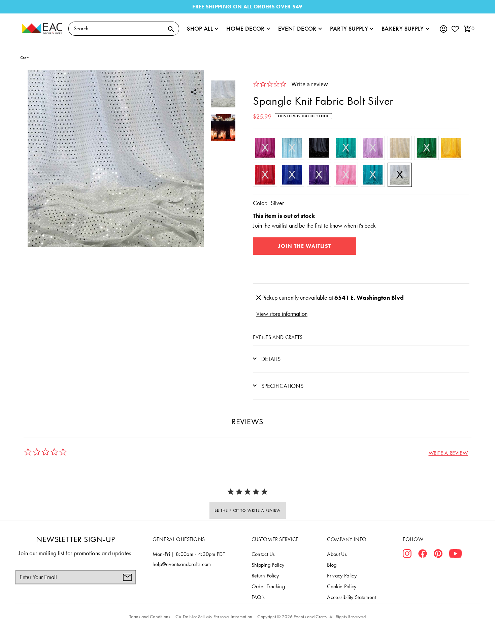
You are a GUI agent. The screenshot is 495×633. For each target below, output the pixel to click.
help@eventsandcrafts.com (182, 564)
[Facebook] (422, 555)
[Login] (443, 29)
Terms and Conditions (149, 616)
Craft (24, 57)
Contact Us (263, 554)
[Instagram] (407, 555)
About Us (337, 554)
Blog (331, 564)
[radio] (265, 148)
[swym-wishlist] (455, 28)
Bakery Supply (403, 28)
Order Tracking (268, 586)
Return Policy (265, 575)
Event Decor (297, 28)
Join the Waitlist (304, 245)
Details (270, 359)
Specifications (281, 386)
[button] (448, 453)
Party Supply (349, 28)
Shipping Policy (268, 564)
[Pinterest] (438, 555)
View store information (281, 314)
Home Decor (245, 28)
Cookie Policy (341, 586)
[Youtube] (455, 555)
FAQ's (258, 597)
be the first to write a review (247, 510)
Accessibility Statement (351, 597)
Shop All (200, 28)
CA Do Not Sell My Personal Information (214, 616)
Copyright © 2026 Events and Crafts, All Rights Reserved (311, 616)
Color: (260, 203)
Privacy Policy (341, 575)
